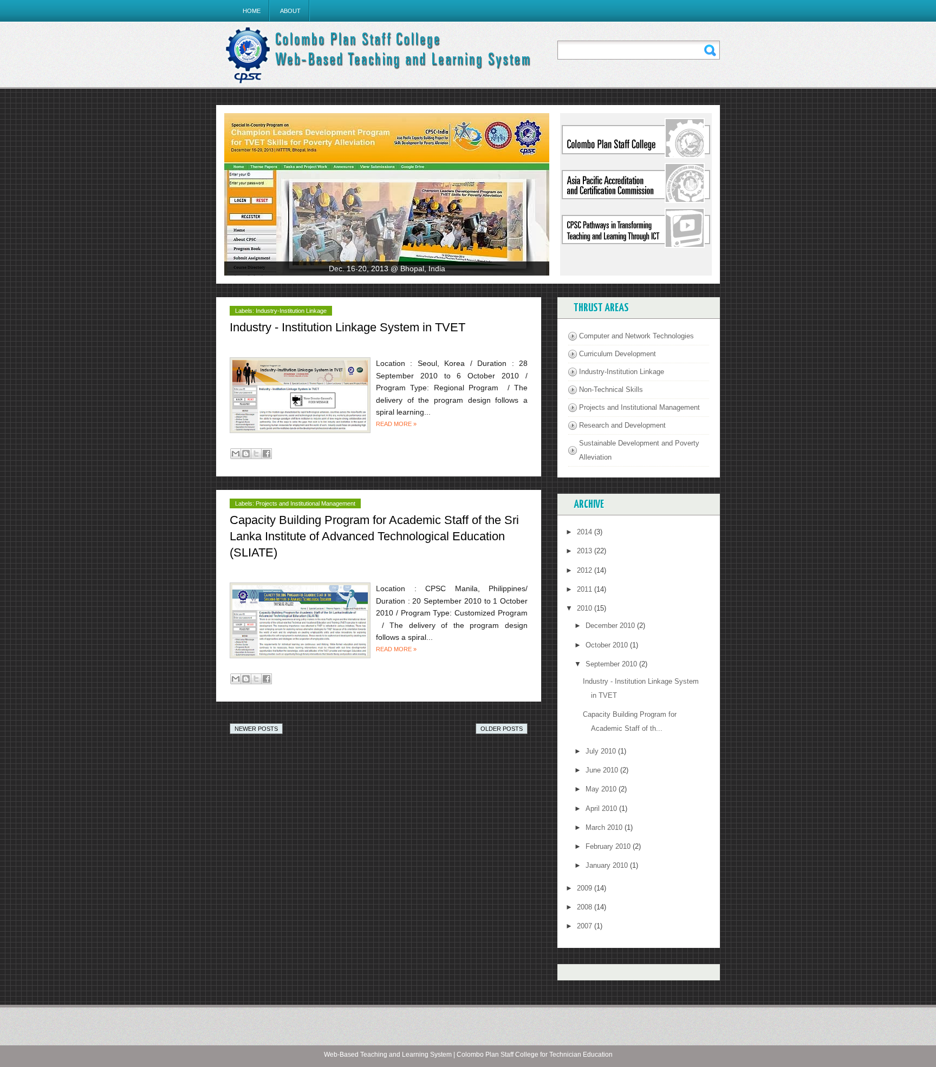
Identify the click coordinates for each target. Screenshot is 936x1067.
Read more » (396, 424)
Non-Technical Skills (611, 389)
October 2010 (608, 645)
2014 (585, 532)
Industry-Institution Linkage (291, 310)
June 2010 (603, 770)
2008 (585, 907)
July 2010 (602, 751)
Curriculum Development (617, 354)
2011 (585, 589)
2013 (585, 551)
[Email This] (235, 453)
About (290, 11)
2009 (585, 888)
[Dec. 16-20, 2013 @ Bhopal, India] (386, 194)
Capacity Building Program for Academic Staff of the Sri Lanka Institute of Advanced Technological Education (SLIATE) (374, 536)
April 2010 (602, 808)
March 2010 (605, 827)
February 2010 (609, 846)
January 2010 (608, 865)
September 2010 (612, 664)
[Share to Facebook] (266, 453)
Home (252, 11)
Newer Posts (256, 728)
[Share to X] (256, 453)
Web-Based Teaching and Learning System (388, 1054)
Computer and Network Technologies (636, 336)
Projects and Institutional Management (305, 503)
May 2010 (602, 789)
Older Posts (501, 728)
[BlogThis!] (245, 453)
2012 (585, 570)
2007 (585, 926)
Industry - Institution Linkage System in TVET (347, 327)
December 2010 (611, 625)
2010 (585, 608)
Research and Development (622, 425)
